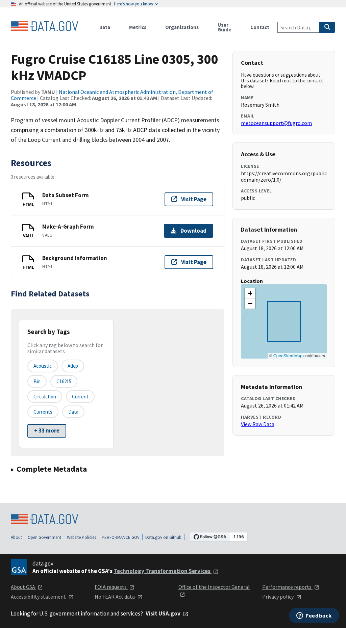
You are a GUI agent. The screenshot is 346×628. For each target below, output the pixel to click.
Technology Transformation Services (163, 571)
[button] (250, 293)
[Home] (44, 26)
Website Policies (81, 537)
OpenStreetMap (287, 355)
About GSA (23, 586)
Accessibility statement (39, 596)
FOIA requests (111, 586)
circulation (44, 396)
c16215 (63, 381)
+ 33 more (46, 430)
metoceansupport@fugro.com (276, 123)
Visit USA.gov (163, 613)
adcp (73, 366)
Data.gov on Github (163, 537)
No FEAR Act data (115, 596)
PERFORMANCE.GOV (121, 537)
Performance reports (287, 586)
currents (42, 412)
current (80, 396)
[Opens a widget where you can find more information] (314, 616)
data (73, 412)
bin (37, 381)
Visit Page (193, 199)
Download (193, 230)
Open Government (44, 537)
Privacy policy (278, 596)
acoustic (42, 366)
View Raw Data (257, 424)
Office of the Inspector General (214, 586)
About (16, 537)
